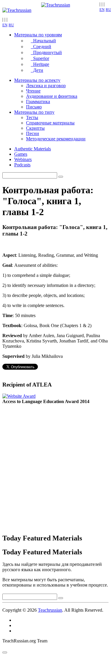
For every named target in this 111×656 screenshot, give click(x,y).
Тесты (32, 117)
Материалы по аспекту (37, 80)
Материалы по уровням (38, 34)
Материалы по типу (34, 112)
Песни (32, 133)
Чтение (33, 90)
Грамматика (38, 101)
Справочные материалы (50, 122)
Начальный (43, 40)
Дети (37, 70)
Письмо (34, 106)
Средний (41, 46)
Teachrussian (50, 610)
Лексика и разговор (46, 85)
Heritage (40, 64)
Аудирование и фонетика (51, 96)
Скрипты (35, 128)
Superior (40, 58)
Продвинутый (46, 52)
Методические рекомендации (56, 138)
